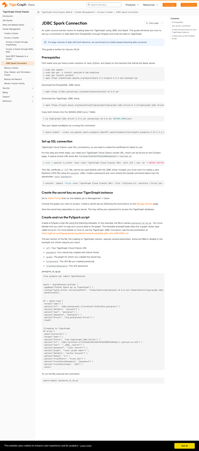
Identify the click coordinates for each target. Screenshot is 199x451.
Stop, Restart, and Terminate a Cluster (17, 73)
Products (130, 4)
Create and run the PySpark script (183, 37)
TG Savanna (188, 4)
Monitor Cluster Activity (14, 83)
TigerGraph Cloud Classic (16, 11)
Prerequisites (177, 22)
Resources (149, 4)
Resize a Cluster (11, 68)
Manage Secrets (145, 204)
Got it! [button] (185, 446)
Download (169, 4)
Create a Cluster (11, 33)
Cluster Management (11, 29)
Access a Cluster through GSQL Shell (19, 50)
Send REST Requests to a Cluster (17, 57)
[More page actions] (162, 23)
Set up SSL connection (181, 26)
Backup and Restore (13, 79)
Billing (5, 92)
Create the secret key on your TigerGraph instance (184, 30)
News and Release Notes (13, 25)
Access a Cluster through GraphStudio (17, 43)
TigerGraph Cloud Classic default (56, 12)
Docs (31, 4)
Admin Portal (54, 198)
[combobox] (103, 5)
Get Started (7, 20)
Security (6, 88)
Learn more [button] (86, 445)
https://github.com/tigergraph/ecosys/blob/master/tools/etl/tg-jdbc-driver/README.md (85, 233)
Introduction (8, 16)
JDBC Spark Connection (16, 63)
